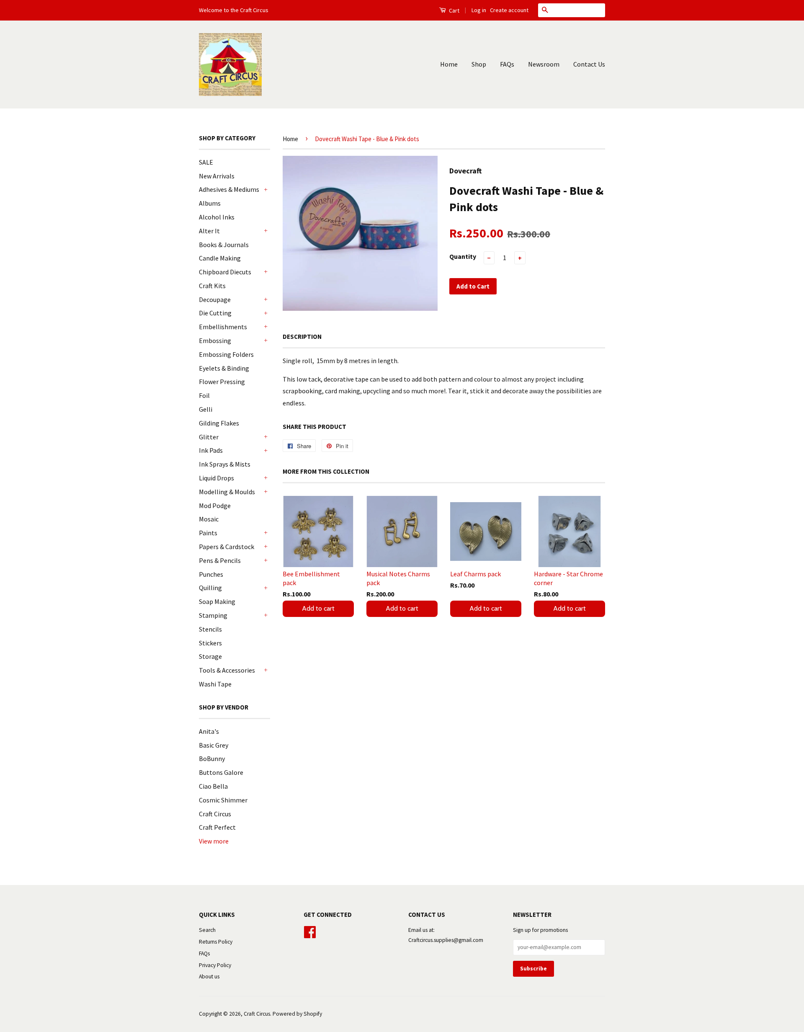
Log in (479, 10)
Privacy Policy (215, 965)
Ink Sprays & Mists (224, 464)
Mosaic (209, 519)
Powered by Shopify (297, 1013)
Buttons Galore (221, 772)
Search (207, 930)
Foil (204, 395)
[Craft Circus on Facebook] (310, 930)
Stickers (210, 643)
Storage (210, 656)
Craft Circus (215, 814)
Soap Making (217, 601)
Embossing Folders (226, 354)
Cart (453, 10)
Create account (509, 10)
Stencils (210, 629)
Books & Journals (224, 244)
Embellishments (223, 326)
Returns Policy (215, 941)
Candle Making (220, 258)
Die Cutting (215, 313)
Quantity (462, 256)
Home (449, 64)
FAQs (507, 64)
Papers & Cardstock (226, 546)
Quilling (210, 587)
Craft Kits (212, 285)
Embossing (215, 340)
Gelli (205, 409)
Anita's (209, 731)
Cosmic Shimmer (223, 800)
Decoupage (215, 299)
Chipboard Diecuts (225, 272)
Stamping (213, 615)
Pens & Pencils (220, 560)
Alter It (209, 231)
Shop (479, 64)
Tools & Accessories (227, 670)
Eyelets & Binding (224, 368)
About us (209, 976)
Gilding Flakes (219, 423)
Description (302, 337)
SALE (206, 162)
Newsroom (543, 64)
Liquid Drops (216, 478)
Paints (208, 533)
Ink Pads (211, 450)
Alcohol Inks (216, 217)
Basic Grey (213, 745)
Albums (210, 203)
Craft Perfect (217, 827)
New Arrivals (216, 176)
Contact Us (589, 64)
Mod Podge (215, 505)
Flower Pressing (222, 381)
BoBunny (212, 758)
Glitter (209, 437)
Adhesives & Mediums (229, 189)
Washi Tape (215, 684)
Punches (211, 574)
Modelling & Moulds (227, 492)
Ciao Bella (213, 786)
